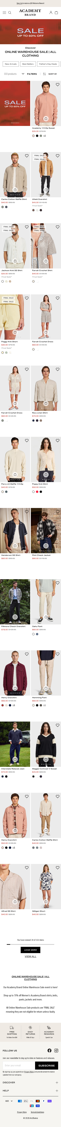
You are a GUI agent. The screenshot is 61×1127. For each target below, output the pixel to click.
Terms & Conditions (37, 1112)
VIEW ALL (30, 956)
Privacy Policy (29, 1072)
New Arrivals (11, 64)
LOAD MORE (30, 950)
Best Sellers (28, 64)
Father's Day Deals (48, 64)
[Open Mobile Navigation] (5, 12)
